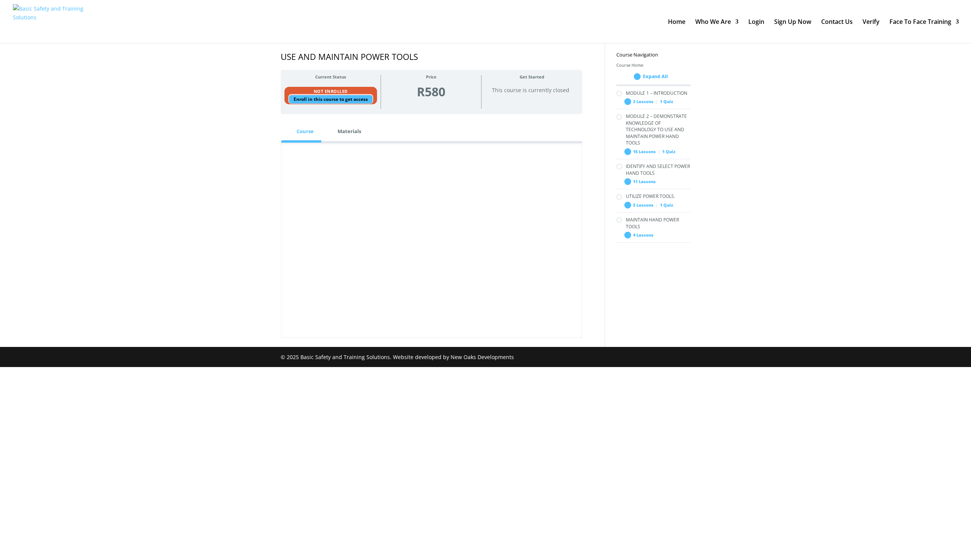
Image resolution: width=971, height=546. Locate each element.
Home (676, 22)
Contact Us (837, 22)
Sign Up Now (792, 22)
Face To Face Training (920, 22)
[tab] (301, 131)
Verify (871, 22)
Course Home (629, 65)
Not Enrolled (331, 91)
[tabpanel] (431, 240)
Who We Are (713, 22)
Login (756, 22)
